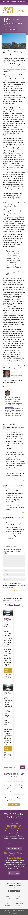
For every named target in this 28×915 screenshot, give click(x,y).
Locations (7, 903)
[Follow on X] (12, 891)
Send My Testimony (14, 848)
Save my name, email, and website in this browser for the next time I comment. (14, 585)
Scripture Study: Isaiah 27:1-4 (7, 693)
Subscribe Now (14, 804)
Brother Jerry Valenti (11, 23)
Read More (6, 670)
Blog (4, 1)
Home (7, 896)
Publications (19, 898)
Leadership (7, 905)
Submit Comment (18, 591)
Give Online (7, 901)
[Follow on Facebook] (9, 891)
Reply (22, 480)
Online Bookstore (11, 1)
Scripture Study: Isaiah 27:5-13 (7, 619)
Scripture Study (12, 25)
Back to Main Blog (10, 29)
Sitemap (19, 905)
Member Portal (21, 1)
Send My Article (14, 873)
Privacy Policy (19, 903)
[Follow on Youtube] (18, 891)
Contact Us (7, 898)
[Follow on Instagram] (15, 891)
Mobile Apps (19, 901)
